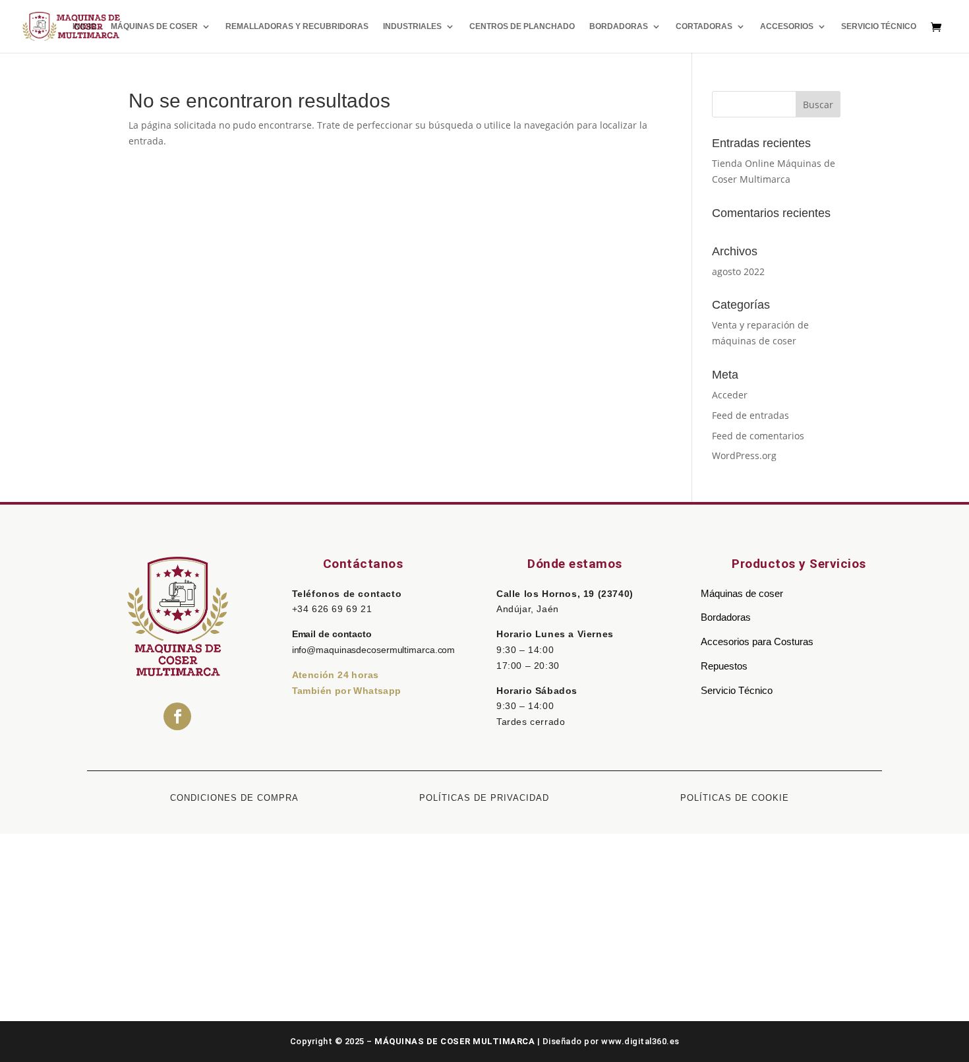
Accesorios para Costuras (757, 641)
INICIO (84, 26)
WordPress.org (744, 455)
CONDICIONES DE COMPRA (234, 798)
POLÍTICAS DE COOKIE (734, 798)
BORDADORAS (618, 26)
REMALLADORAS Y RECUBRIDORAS (296, 26)
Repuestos (724, 666)
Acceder (730, 395)
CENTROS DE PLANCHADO (522, 26)
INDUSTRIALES (412, 26)
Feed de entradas (750, 415)
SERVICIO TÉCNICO (878, 26)
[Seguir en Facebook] (177, 716)
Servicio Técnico (737, 690)
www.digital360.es (640, 1041)
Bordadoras (726, 617)
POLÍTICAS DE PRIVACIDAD (484, 798)
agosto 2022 (738, 271)
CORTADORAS (704, 26)
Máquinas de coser (742, 593)
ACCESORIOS (786, 26)
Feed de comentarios (758, 435)
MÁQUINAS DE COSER (154, 26)
